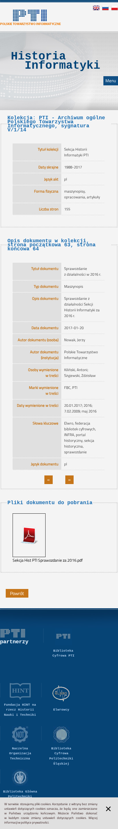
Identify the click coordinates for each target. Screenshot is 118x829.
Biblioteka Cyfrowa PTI (63, 653)
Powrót (17, 593)
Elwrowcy (61, 709)
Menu (110, 81)
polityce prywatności (34, 822)
